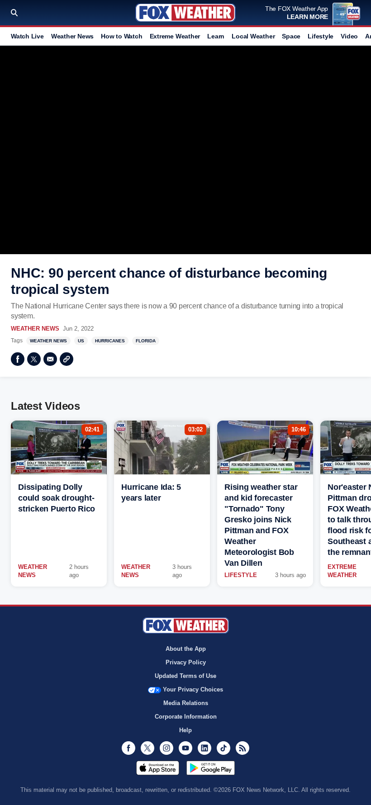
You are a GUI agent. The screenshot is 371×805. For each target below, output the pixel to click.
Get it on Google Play (210, 768)
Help (185, 730)
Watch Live (27, 36)
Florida (146, 340)
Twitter (34, 359)
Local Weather (253, 36)
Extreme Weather (175, 36)
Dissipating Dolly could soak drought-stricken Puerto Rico (56, 498)
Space (291, 36)
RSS (242, 748)
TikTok (223, 748)
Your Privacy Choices (193, 689)
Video (349, 36)
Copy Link (66, 359)
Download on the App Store (157, 768)
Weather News (72, 36)
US (81, 340)
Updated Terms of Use (185, 675)
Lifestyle (320, 36)
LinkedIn (204, 748)
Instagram (166, 748)
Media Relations (185, 703)
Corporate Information (186, 716)
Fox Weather (185, 13)
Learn (215, 36)
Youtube (185, 748)
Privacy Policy (186, 662)
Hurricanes (110, 340)
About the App (186, 648)
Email (50, 359)
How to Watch (121, 36)
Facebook (17, 359)
